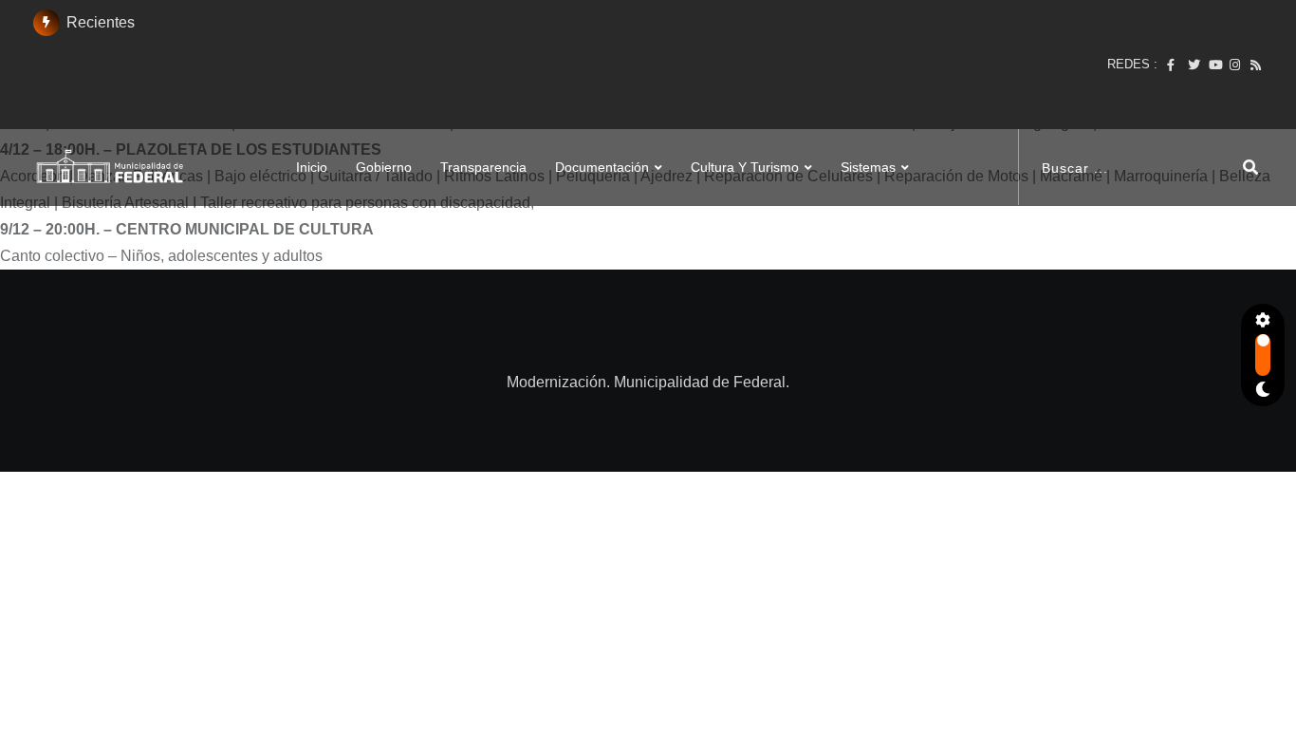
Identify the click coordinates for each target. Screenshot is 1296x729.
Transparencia (483, 140)
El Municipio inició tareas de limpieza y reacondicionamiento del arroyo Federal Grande (327, 64)
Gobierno (384, 140)
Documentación (602, 140)
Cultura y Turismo (745, 140)
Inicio (311, 140)
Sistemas (868, 140)
